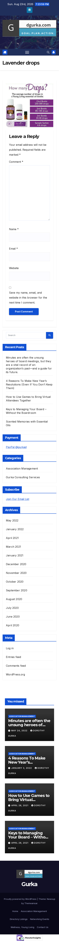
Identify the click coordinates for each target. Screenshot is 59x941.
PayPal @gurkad (16, 447)
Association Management (22, 468)
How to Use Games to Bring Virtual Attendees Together (28, 799)
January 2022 (15, 529)
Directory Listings (19, 919)
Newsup (51, 899)
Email (13, 248)
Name (14, 229)
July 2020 (12, 607)
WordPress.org (15, 674)
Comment (16, 161)
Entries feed (13, 657)
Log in (10, 648)
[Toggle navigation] (27, 52)
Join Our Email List (17, 499)
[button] (48, 52)
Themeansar (30, 903)
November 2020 (16, 573)
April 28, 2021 (20, 805)
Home (15, 911)
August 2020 (14, 599)
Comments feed (16, 665)
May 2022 (12, 520)
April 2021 (12, 538)
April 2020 (12, 625)
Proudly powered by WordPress (20, 899)
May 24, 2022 (19, 730)
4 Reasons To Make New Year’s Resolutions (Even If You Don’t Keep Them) (29, 384)
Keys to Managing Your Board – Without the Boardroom (28, 837)
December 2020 (16, 564)
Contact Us (42, 927)
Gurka (29, 40)
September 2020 (16, 590)
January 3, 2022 (21, 768)
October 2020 (14, 581)
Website (14, 268)
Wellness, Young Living (22, 927)
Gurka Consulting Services (23, 477)
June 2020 (13, 616)
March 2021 (13, 546)
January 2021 (14, 555)
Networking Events (39, 919)
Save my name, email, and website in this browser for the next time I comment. (28, 297)
